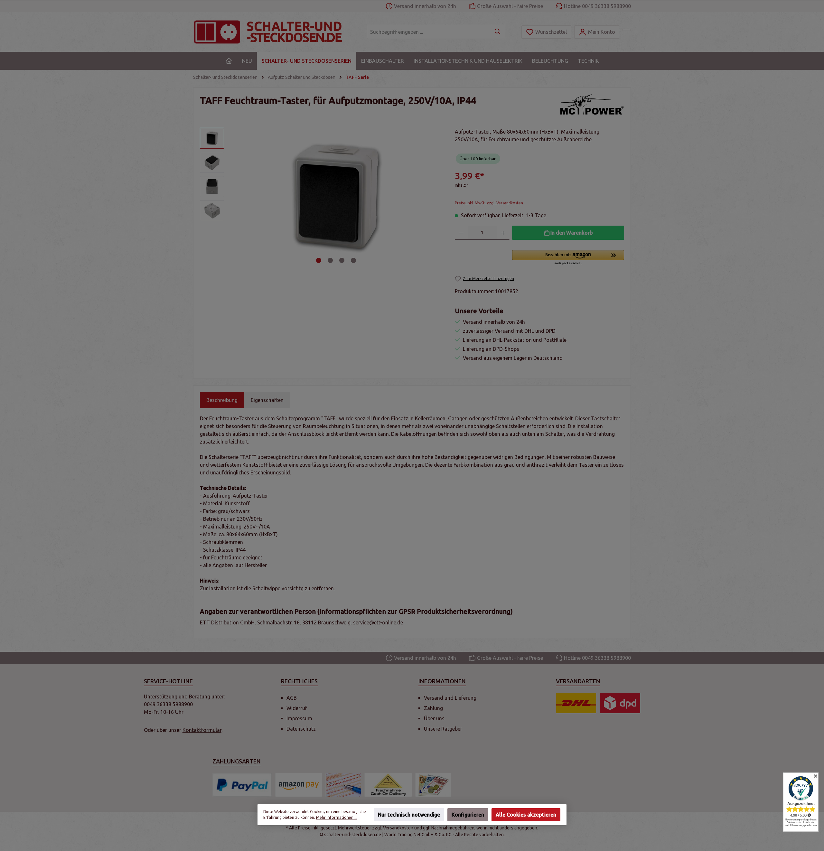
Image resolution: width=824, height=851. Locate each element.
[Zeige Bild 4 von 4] (353, 260)
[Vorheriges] (237, 197)
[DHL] (576, 703)
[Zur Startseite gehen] (273, 32)
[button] (568, 258)
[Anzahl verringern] (461, 233)
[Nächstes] (434, 197)
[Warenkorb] (627, 30)
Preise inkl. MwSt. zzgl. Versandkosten (489, 203)
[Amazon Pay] (298, 785)
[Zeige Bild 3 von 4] (341, 260)
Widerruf (296, 708)
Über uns (434, 718)
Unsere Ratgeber (443, 729)
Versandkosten (398, 827)
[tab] (222, 400)
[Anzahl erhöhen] (503, 233)
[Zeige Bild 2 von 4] (330, 260)
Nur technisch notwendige (409, 815)
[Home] (228, 61)
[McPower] (592, 104)
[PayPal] (242, 785)
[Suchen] (497, 32)
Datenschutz (301, 729)
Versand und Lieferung (450, 698)
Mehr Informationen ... (336, 817)
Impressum (299, 718)
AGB (291, 698)
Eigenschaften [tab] (267, 400)
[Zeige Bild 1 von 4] (318, 260)
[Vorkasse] (343, 785)
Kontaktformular (202, 730)
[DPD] (620, 703)
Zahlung (433, 708)
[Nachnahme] (388, 785)
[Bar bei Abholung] (433, 785)
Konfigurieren (468, 815)
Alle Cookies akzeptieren (526, 815)
